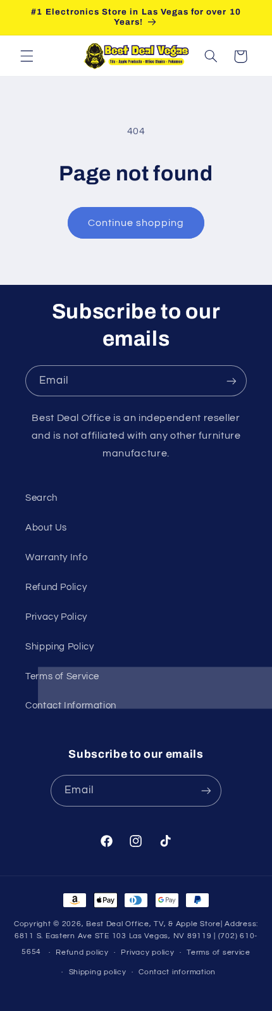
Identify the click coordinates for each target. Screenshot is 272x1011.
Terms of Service (62, 676)
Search (41, 498)
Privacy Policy (56, 617)
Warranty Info (56, 557)
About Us (46, 527)
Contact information (177, 972)
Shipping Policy (59, 646)
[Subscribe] (231, 380)
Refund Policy (56, 587)
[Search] (210, 56)
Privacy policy (147, 952)
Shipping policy (98, 972)
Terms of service (218, 952)
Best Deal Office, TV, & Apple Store (153, 923)
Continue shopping (136, 223)
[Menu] (26, 56)
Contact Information (70, 705)
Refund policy (82, 952)
